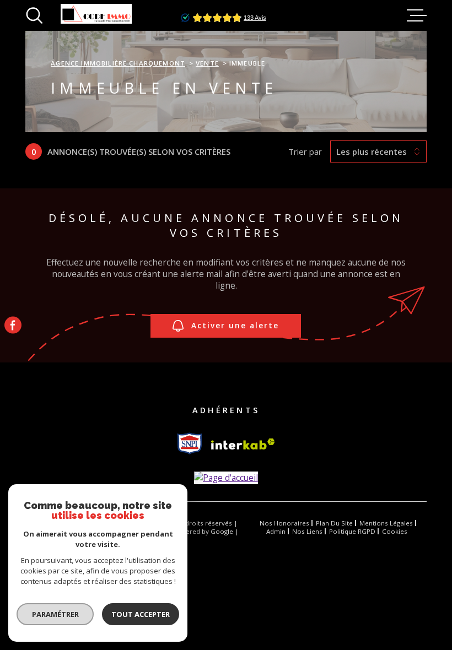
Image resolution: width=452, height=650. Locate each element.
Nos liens (307, 531)
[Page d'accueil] (226, 478)
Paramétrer (55, 614)
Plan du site (334, 523)
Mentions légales (386, 523)
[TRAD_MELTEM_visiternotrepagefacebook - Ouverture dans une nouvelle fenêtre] (12, 325)
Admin (276, 531)
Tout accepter (140, 614)
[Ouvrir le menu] (417, 15)
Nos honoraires (284, 523)
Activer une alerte (235, 326)
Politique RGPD (352, 531)
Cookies (394, 531)
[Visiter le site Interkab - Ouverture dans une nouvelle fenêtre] (243, 443)
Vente (207, 63)
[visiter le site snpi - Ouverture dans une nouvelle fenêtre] (189, 443)
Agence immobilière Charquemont (118, 63)
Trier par (305, 151)
